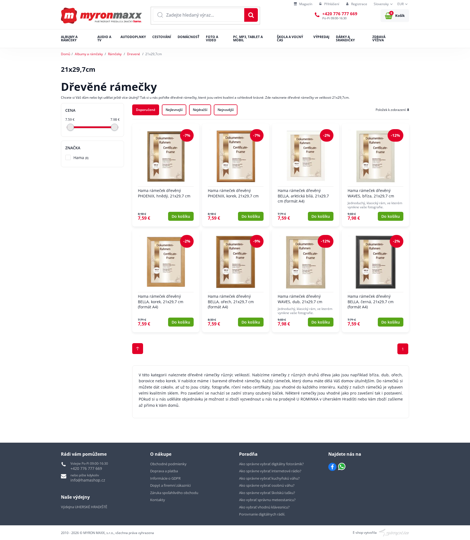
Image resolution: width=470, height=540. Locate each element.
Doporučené (145, 109)
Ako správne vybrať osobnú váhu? (267, 485)
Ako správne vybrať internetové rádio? (270, 470)
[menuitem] (303, 4)
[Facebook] (332, 467)
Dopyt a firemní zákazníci (170, 485)
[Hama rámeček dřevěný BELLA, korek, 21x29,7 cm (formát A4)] (166, 281)
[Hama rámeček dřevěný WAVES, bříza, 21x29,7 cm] (375, 175)
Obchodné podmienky (168, 463)
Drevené (133, 54)
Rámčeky (115, 54)
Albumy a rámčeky (89, 54)
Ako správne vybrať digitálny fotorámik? (271, 463)
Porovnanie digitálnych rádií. (262, 514)
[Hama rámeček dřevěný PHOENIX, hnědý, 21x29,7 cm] (166, 175)
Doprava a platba (164, 470)
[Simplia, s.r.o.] (394, 532)
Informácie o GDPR (165, 478)
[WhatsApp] (341, 467)
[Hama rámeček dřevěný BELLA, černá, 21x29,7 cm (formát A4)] (375, 281)
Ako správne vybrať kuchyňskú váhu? (269, 478)
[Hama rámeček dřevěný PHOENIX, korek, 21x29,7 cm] (236, 175)
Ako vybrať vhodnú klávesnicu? (264, 507)
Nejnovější (226, 109)
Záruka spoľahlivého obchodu (174, 492)
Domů (65, 54)
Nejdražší (200, 109)
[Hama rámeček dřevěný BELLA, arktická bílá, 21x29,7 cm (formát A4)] (305, 175)
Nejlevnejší (174, 109)
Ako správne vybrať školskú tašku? (267, 492)
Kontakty (157, 499)
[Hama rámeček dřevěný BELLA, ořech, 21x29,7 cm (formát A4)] (236, 281)
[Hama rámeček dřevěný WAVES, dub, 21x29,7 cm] (305, 281)
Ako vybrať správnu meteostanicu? (267, 499)
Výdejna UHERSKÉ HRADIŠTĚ (84, 506)
